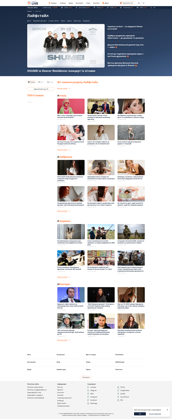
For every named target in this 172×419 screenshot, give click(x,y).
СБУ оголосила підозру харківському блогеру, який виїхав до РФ (70, 332)
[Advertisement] (40, 114)
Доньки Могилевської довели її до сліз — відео (126, 46)
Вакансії (60, 390)
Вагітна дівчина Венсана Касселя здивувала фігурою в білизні (123, 64)
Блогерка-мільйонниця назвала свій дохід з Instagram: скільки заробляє (130, 332)
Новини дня (61, 369)
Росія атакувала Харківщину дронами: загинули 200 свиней (69, 268)
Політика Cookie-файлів (35, 398)
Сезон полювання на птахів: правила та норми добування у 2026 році (101, 243)
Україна (53, 3)
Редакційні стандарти (35, 395)
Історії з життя (54, 21)
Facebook (93, 400)
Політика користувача (35, 387)
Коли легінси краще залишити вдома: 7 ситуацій (129, 143)
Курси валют (61, 403)
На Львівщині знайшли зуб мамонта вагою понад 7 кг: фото (99, 268)
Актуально (61, 355)
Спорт (88, 3)
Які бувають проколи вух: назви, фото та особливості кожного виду (131, 116)
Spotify (122, 394)
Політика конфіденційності (36, 390)
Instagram (93, 397)
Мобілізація (119, 362)
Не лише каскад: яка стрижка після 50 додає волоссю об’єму (70, 143)
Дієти (29, 21)
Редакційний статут (34, 392)
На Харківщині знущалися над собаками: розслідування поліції (69, 242)
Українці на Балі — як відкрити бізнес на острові (125, 27)
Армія (71, 3)
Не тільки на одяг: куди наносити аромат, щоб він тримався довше (130, 204)
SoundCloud (124, 397)
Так (140, 414)
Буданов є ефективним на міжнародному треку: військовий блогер (70, 306)
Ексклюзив (31, 362)
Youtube (93, 387)
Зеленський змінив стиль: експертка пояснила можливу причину (98, 117)
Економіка (79, 3)
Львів (88, 362)
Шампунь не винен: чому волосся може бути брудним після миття (130, 178)
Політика (118, 369)
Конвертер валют (63, 406)
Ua (138, 3)
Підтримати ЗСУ (128, 3)
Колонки (96, 3)
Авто (29, 355)
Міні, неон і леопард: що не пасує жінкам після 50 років (69, 116)
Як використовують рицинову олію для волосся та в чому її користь (100, 204)
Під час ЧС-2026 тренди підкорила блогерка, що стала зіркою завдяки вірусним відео (131, 306)
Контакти (60, 392)
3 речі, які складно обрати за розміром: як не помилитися (98, 143)
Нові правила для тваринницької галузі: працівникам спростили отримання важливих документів (130, 269)
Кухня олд (77, 21)
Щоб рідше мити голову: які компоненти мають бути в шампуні (101, 178)
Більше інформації (155, 414)
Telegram (93, 390)
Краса (63, 21)
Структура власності (64, 398)
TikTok (122, 387)
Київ (58, 362)
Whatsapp (93, 403)
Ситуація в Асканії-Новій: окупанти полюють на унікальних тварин (131, 242)
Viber (92, 394)
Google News (124, 390)
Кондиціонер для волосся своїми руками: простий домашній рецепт (70, 204)
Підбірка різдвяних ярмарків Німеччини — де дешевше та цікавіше (126, 36)
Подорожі (86, 21)
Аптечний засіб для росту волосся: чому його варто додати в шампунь (70, 179)
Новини (63, 3)
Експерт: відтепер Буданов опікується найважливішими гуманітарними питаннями (98, 332)
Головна (29, 11)
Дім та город (91, 355)
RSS (121, 400)
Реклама (60, 395)
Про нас (60, 387)
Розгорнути (86, 377)
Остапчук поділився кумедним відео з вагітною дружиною (125, 55)
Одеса (88, 369)
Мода (29, 369)
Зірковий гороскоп (40, 21)
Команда (60, 401)
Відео (107, 3)
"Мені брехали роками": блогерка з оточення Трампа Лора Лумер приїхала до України (100, 306)
